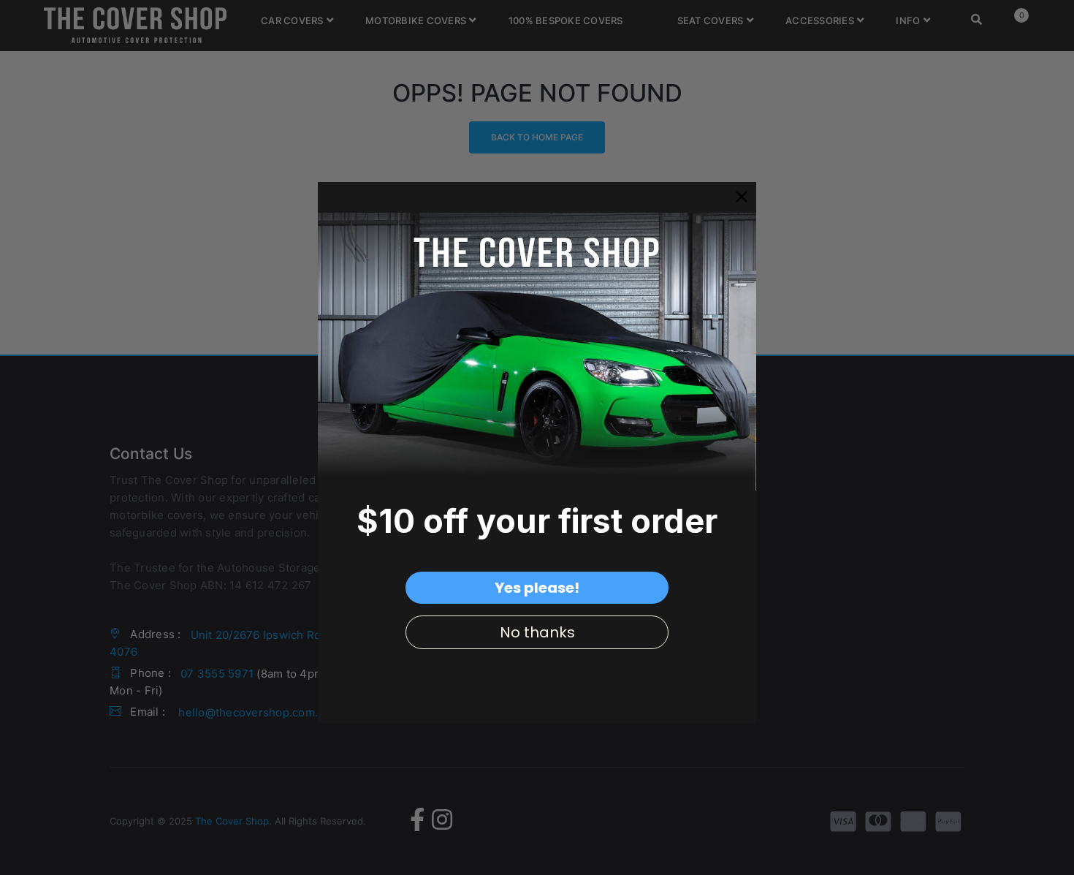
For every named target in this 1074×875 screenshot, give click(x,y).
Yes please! (537, 587)
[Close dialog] (741, 196)
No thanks (537, 632)
